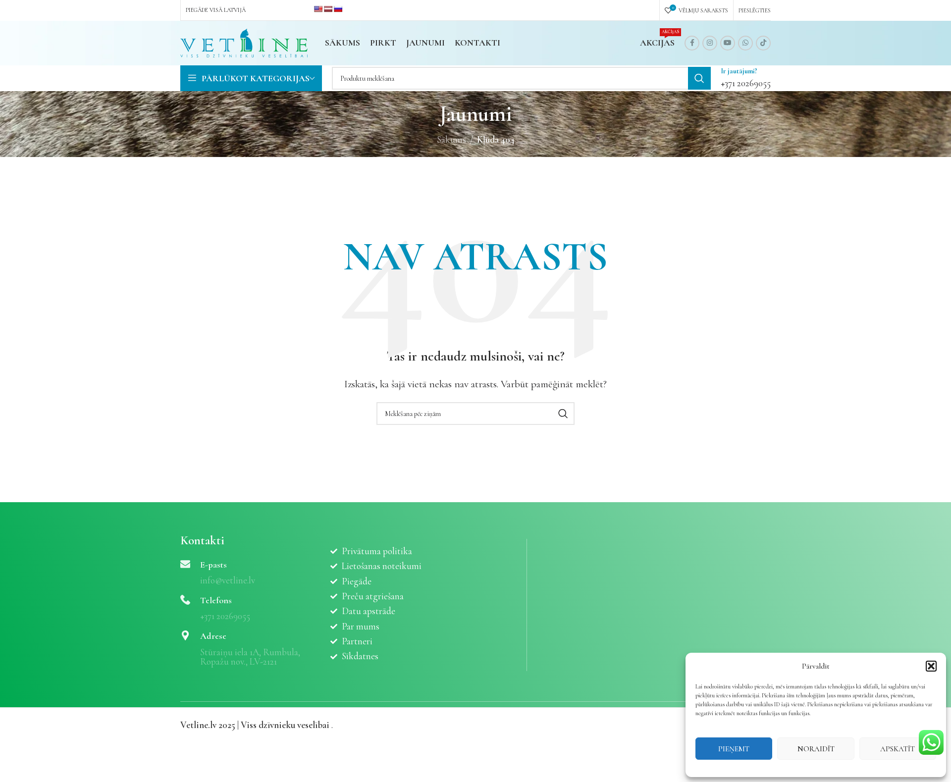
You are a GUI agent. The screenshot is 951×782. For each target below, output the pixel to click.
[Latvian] (327, 9)
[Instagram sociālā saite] (709, 43)
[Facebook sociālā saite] (692, 43)
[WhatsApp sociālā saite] (745, 43)
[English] (318, 9)
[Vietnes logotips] (244, 42)
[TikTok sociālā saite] (763, 43)
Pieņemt (733, 748)
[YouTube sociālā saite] (727, 43)
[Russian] (337, 9)
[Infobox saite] (746, 78)
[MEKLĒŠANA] (699, 78)
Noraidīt (816, 748)
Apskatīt (897, 748)
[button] (931, 666)
